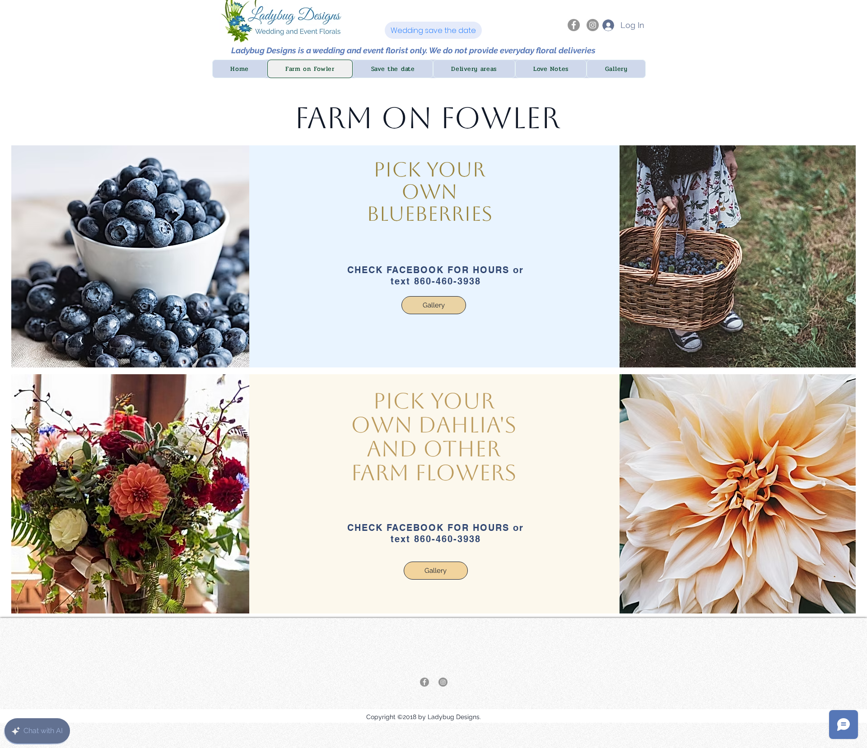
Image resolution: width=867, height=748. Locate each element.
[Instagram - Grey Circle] (593, 25)
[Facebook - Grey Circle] (574, 25)
